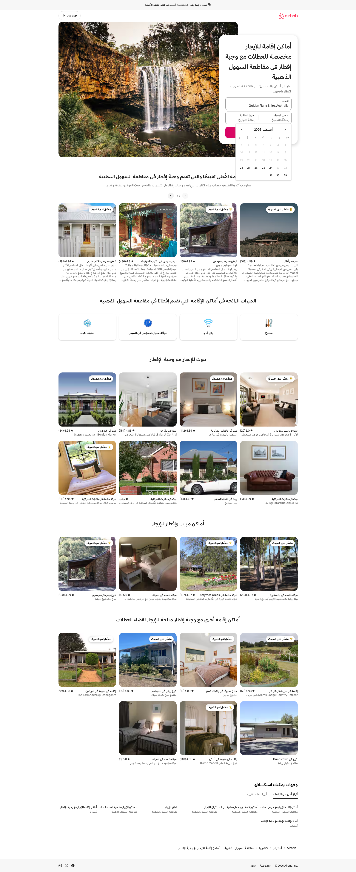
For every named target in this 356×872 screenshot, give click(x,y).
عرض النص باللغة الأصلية (158, 5)
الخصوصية (265, 865)
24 (270, 167)
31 (270, 175)
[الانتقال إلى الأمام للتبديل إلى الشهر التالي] (242, 130)
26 (256, 167)
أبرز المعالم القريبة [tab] (257, 794)
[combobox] (258, 106)
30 (278, 175)
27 (248, 167)
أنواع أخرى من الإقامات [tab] (285, 794)
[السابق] (185, 196)
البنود (253, 865)
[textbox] (275, 120)
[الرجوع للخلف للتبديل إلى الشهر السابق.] (285, 130)
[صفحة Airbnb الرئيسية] (288, 16)
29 (285, 175)
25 (263, 167)
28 (241, 167)
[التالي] (171, 196)
